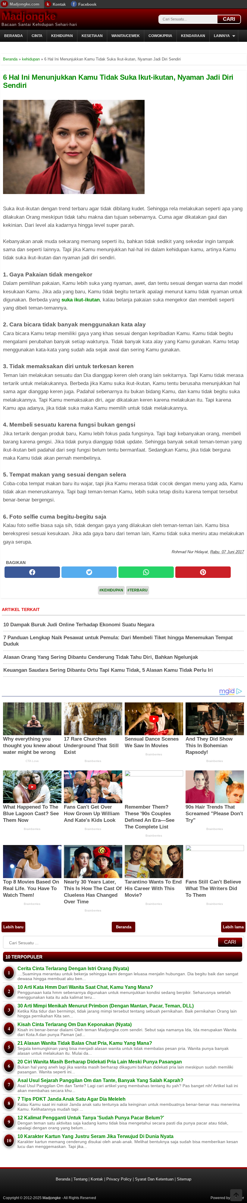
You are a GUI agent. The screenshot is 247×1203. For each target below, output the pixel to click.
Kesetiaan (92, 36)
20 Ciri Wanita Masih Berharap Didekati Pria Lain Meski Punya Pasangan (99, 1061)
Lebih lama (233, 927)
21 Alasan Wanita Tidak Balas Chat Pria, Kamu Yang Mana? (84, 1043)
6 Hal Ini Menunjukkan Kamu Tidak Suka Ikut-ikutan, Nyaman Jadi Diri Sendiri (118, 81)
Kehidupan (62, 36)
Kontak (59, 4)
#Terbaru (137, 590)
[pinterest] (203, 572)
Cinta (37, 36)
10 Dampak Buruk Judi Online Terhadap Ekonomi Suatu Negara (78, 625)
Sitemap (184, 1179)
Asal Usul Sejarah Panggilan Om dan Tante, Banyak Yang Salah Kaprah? (100, 1080)
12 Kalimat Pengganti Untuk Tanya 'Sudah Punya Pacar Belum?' (90, 1117)
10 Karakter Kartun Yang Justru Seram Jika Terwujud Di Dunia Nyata (95, 1136)
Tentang (80, 1179)
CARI (229, 19)
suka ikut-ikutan (80, 300)
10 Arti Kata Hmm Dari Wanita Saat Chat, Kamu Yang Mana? (85, 987)
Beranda (13, 36)
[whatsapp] (146, 572)
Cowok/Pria (160, 36)
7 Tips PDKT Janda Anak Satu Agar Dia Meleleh (71, 1099)
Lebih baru (13, 927)
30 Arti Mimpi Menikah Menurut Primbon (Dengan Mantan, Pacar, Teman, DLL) (105, 1005)
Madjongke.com (24, 4)
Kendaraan (193, 36)
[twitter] (89, 572)
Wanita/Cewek (125, 36)
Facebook (87, 4)
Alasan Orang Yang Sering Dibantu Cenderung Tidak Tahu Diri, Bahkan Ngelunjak (100, 657)
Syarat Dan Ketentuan (154, 1179)
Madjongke (29, 16)
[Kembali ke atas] (236, 1195)
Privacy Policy (119, 1179)
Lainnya (222, 36)
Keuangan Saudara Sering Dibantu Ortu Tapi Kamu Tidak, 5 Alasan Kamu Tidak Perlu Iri (108, 670)
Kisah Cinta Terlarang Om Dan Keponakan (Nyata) (74, 1024)
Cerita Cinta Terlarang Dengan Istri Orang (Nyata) (73, 968)
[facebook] (32, 572)
